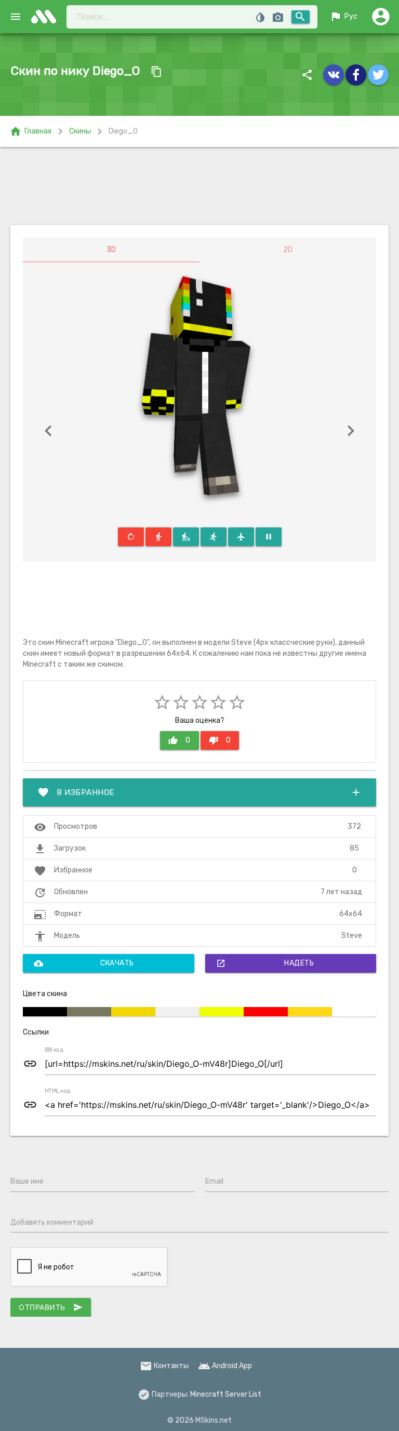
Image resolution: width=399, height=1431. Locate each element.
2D (287, 249)
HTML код (58, 1091)
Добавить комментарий (52, 1222)
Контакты (164, 1365)
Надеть (265, 963)
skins (46, 16)
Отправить (51, 1307)
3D (111, 249)
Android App (225, 1365)
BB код (54, 1050)
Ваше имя (26, 1181)
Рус (343, 16)
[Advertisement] (199, 186)
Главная (30, 131)
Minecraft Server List (225, 1394)
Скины (80, 131)
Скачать (84, 963)
